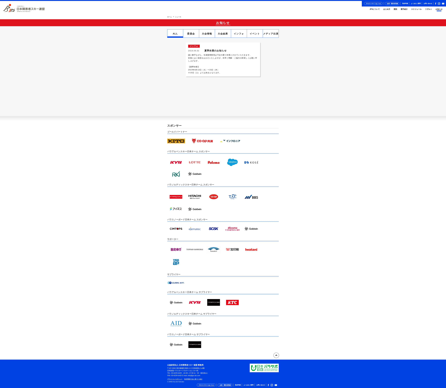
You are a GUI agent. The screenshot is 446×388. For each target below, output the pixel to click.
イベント (255, 33)
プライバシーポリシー (174, 379)
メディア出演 (270, 33)
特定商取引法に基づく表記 (193, 379)
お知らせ (439, 9)
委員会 (191, 33)
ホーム (169, 17)
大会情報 (207, 33)
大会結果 (223, 33)
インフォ (239, 33)
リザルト (428, 9)
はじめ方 (386, 9)
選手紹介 (404, 9)
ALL (175, 33)
